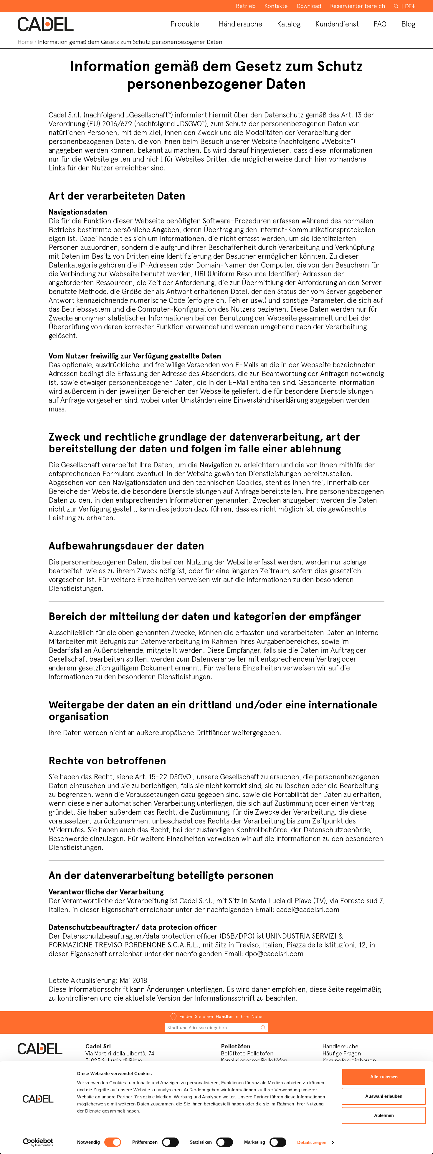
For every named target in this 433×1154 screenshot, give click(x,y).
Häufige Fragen (342, 1053)
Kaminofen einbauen (349, 1060)
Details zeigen (311, 1142)
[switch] (170, 1142)
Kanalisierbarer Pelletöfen (254, 1060)
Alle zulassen (384, 1076)
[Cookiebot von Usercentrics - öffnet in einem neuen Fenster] (38, 1142)
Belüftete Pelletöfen (247, 1053)
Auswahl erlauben (383, 1096)
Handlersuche (340, 1046)
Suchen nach (396, 9)
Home (25, 41)
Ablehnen (384, 1115)
